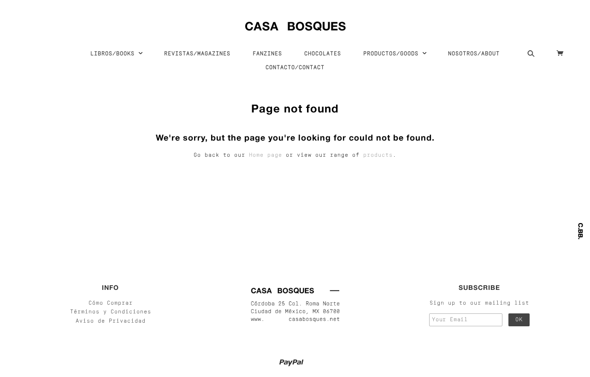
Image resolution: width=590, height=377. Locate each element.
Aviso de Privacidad (111, 321)
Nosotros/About (474, 54)
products (378, 155)
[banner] (295, 24)
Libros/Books (114, 54)
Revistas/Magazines (197, 54)
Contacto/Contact (295, 68)
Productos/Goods (392, 54)
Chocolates (322, 54)
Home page (265, 155)
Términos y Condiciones (110, 312)
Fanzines (267, 54)
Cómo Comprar (110, 303)
